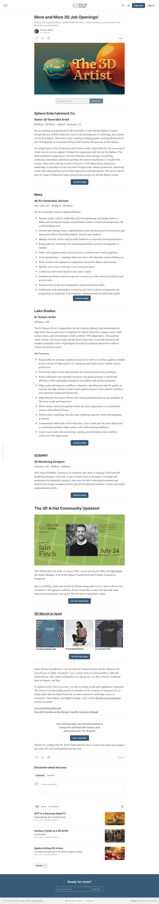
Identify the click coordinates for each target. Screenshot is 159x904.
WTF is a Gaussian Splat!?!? (50, 813)
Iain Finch (116, 571)
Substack (134, 901)
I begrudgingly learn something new (50, 817)
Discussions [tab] (53, 806)
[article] (79, 818)
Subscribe (138, 5)
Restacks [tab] (50, 775)
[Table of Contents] (2, 452)
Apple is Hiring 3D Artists (48, 848)
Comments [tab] (40, 775)
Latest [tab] (43, 806)
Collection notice (37, 901)
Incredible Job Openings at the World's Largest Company (58, 851)
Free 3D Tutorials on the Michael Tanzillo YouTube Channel (66, 712)
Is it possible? (40, 834)
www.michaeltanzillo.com (47, 708)
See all (39, 865)
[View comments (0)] (42, 38)
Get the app (89, 901)
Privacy (22, 901)
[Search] (122, 5)
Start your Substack (74, 901)
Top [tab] (37, 806)
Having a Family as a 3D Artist (51, 830)
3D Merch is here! (48, 614)
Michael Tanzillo (47, 30)
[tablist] (45, 775)
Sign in (151, 5)
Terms (28, 901)
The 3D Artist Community (108, 698)
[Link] (31, 113)
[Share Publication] (128, 5)
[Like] (36, 38)
